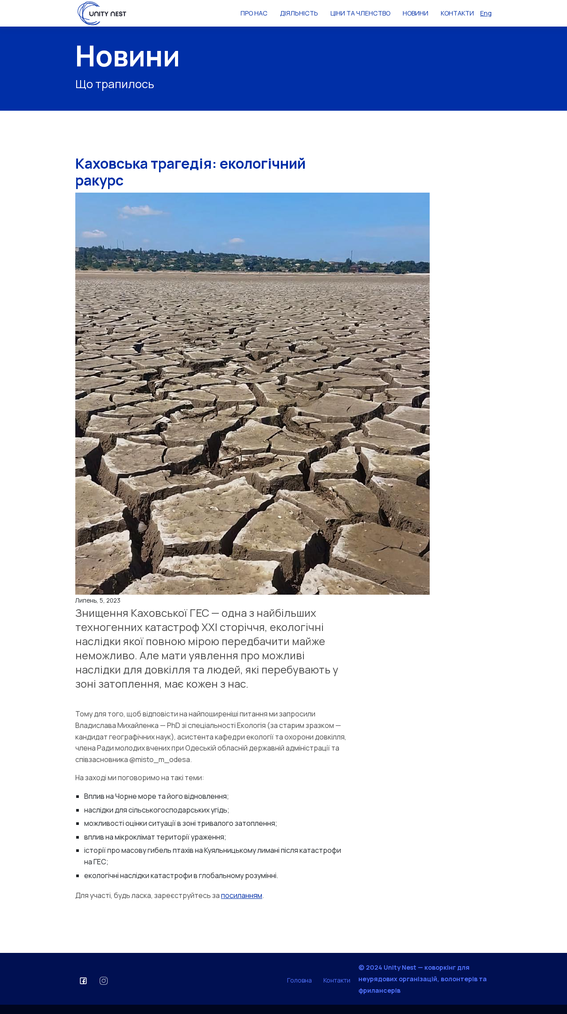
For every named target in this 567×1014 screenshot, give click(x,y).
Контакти (336, 980)
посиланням (241, 895)
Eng (486, 13)
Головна (299, 980)
